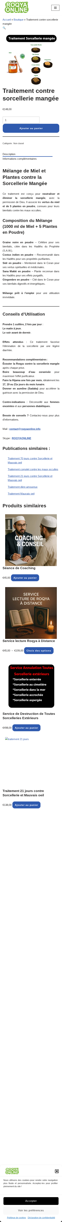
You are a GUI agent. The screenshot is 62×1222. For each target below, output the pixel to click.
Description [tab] (9, 154)
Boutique (18, 19)
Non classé (18, 143)
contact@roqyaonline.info (24, 428)
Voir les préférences (31, 1210)
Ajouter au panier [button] (25, 577)
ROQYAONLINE (21, 438)
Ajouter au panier (31, 128)
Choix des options (39, 650)
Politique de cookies (16, 1217)
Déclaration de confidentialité (41, 1217)
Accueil (7, 19)
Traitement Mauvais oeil (21, 493)
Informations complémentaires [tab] (20, 158)
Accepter (31, 1200)
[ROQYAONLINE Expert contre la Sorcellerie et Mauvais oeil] (17, 8)
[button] (57, 1171)
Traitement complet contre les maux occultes (33, 469)
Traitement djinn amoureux (23, 486)
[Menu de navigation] (55, 8)
